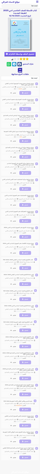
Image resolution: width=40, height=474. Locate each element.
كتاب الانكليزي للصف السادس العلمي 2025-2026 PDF (18, 259)
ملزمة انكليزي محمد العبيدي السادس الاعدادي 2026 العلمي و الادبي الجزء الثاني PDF (19, 385)
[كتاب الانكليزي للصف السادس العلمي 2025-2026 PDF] (35, 259)
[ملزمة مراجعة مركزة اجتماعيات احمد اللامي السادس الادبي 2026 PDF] (36, 179)
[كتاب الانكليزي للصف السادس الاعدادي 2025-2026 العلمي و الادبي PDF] (36, 337)
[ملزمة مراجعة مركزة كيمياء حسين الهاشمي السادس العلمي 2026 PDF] (36, 464)
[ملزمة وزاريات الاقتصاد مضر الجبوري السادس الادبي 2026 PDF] (36, 243)
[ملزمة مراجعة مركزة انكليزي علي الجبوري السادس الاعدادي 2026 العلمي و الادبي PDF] (36, 163)
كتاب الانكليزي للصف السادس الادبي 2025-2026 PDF (18, 291)
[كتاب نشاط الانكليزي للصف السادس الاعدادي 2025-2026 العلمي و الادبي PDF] (36, 353)
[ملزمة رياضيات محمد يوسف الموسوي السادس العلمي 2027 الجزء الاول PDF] (36, 83)
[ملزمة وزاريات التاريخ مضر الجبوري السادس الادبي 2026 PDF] (36, 227)
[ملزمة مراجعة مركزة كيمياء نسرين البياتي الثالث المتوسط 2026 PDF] (36, 131)
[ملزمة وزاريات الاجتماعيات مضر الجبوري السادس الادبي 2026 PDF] (36, 195)
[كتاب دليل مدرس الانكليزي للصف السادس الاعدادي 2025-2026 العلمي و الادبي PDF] (36, 369)
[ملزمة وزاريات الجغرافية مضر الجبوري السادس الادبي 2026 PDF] (36, 211)
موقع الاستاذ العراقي (11, 2)
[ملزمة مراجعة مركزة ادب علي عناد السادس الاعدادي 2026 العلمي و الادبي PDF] (36, 147)
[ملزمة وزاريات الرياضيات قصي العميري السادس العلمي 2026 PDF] (36, 416)
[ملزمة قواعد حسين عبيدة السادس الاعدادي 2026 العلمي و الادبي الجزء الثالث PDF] (36, 448)
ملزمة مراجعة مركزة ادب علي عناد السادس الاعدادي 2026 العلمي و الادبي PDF (20, 148)
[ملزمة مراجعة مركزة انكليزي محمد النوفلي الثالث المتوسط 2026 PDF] (36, 432)
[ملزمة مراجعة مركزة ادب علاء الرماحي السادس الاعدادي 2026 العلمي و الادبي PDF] (36, 116)
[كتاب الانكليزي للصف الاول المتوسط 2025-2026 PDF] (35, 321)
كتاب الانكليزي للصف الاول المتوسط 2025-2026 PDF (17, 322)
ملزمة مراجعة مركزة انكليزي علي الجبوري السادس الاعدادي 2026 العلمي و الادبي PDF (20, 164)
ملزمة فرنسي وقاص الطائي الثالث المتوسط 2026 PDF (18, 401)
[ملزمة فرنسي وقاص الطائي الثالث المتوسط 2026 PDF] (35, 400)
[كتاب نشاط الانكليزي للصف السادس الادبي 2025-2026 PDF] (36, 306)
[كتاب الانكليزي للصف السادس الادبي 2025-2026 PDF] (35, 290)
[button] (20, 54)
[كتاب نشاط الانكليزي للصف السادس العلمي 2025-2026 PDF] (36, 275)
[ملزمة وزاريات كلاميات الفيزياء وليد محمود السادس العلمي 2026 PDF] (36, 100)
